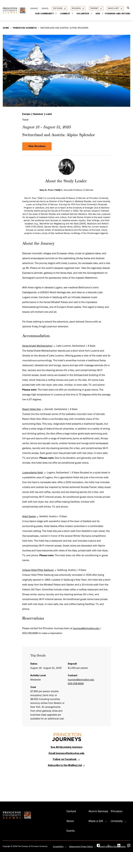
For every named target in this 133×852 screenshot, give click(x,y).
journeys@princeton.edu (86, 628)
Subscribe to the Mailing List (65, 765)
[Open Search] (128, 8)
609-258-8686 (76, 683)
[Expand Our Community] (56, 13)
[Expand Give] (103, 13)
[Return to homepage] (15, 11)
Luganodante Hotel (32, 472)
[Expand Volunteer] (92, 13)
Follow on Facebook (65, 759)
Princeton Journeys (25, 28)
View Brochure (36, 146)
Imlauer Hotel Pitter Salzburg (38, 570)
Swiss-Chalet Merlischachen (37, 346)
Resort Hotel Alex (31, 409)
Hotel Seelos (29, 516)
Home (6, 28)
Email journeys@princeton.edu (66, 753)
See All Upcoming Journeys (66, 747)
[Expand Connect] (73, 13)
